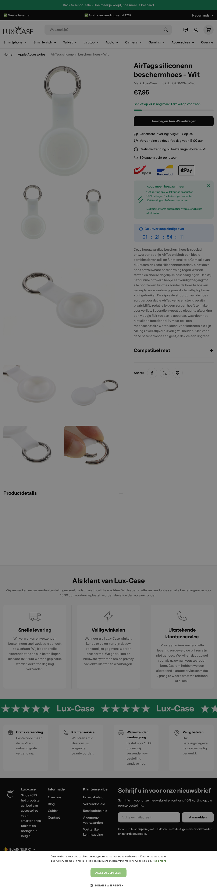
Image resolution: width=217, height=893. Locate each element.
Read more (159, 860)
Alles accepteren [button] (108, 873)
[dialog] (108, 872)
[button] (108, 885)
